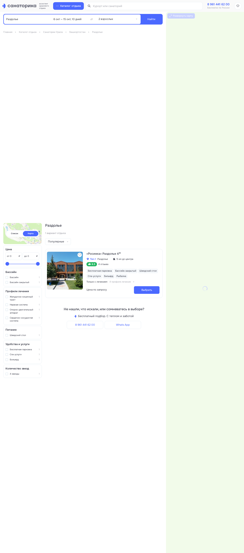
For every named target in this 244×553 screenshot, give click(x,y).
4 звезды (25, 373)
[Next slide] (80, 270)
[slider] (7, 264)
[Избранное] (238, 6)
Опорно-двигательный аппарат (25, 311)
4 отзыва (103, 264)
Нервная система (25, 304)
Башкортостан (77, 32)
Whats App (123, 324)
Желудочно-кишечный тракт (25, 298)
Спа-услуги (25, 354)
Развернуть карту (183, 15)
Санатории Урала (53, 32)
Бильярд (25, 359)
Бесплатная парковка (25, 349)
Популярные (56, 241)
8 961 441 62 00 (85, 324)
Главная (7, 32)
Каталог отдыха (28, 32)
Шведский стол (25, 335)
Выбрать (146, 290)
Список (14, 233)
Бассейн (25, 277)
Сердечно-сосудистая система (25, 319)
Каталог (70, 6)
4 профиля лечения (120, 281)
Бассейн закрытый (25, 282)
